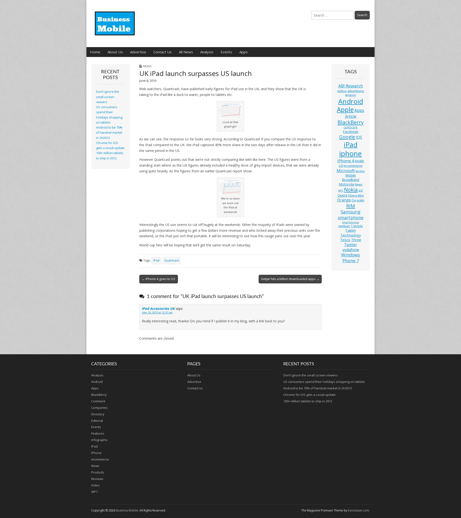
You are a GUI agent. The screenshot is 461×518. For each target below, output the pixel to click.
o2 (360, 190)
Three (356, 239)
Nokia (351, 189)
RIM (350, 205)
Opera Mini (356, 195)
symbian (344, 226)
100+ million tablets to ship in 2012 (307, 401)
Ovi (354, 200)
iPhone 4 (345, 160)
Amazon (350, 95)
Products (97, 472)
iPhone (96, 453)
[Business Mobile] (115, 20)
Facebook (350, 131)
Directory (97, 414)
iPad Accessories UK (158, 308)
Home (95, 52)
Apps (243, 52)
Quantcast (171, 260)
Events (226, 52)
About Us (115, 52)
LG (341, 165)
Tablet (350, 230)
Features (97, 433)
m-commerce (353, 165)
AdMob (342, 91)
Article (350, 116)
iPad (156, 260)
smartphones (350, 222)
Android (350, 101)
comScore (351, 127)
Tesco (345, 239)
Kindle (359, 161)
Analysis (206, 52)
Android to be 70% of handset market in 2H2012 (109, 132)
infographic (99, 440)
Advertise (138, 52)
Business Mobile (127, 510)
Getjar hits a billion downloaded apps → (290, 279)
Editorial (97, 420)
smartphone (351, 217)
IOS (359, 137)
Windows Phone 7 (350, 257)
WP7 (94, 492)
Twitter (350, 244)
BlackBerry (351, 122)
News (147, 66)
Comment (98, 401)
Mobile (360, 171)
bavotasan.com (358, 510)
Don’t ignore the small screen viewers (107, 97)
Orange (344, 200)
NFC (340, 190)
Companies (99, 408)
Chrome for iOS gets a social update (309, 395)
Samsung (350, 212)
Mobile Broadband (350, 177)
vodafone (350, 249)
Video (95, 485)
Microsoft (346, 170)
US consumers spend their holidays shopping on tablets (324, 382)
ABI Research (350, 86)
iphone (350, 153)
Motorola (346, 184)
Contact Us (162, 52)
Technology (350, 235)
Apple (345, 109)
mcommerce (100, 459)
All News (186, 52)
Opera (342, 195)
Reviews (97, 479)
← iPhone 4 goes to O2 (159, 279)
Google (347, 137)
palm (360, 200)
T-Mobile (357, 226)
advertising (355, 91)
